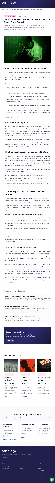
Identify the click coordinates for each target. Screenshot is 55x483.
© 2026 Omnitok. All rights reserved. (8, 481)
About (39, 466)
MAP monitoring (5, 466)
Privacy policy (41, 470)
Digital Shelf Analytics (34, 271)
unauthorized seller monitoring (18, 264)
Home (3, 9)
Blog (7, 9)
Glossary (21, 470)
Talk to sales (10, 340)
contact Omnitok (43, 277)
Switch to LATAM (41, 475)
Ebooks (21, 468)
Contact (39, 468)
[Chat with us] (52, 480)
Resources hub (23, 466)
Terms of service (41, 472)
